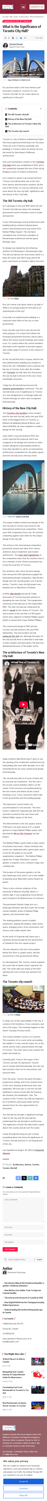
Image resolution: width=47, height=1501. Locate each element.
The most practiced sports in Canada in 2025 (23, 1297)
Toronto (26, 21)
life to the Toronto (23, 833)
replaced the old (11, 636)
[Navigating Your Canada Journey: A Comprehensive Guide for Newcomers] (37, 1374)
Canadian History (11, 21)
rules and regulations (28, 555)
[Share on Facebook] (9, 38)
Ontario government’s (13, 388)
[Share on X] (13, 38)
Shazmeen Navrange (16, 44)
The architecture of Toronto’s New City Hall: (23, 125)
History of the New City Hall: (20, 119)
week (12, 610)
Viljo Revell (15, 594)
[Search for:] (20, 1259)
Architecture (18, 1164)
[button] (23, 7)
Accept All (23, 1481)
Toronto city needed (17, 413)
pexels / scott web (22, 517)
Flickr (17, 299)
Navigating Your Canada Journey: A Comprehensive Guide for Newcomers (14, 1375)
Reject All (24, 1495)
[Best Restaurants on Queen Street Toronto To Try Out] (37, 1405)
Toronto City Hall (10, 1168)
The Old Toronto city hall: (18, 114)
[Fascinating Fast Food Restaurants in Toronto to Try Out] (37, 1390)
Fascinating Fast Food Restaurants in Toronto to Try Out (15, 1390)
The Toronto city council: (18, 131)
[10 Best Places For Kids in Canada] (37, 1361)
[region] (23, 1479)
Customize (23, 1488)
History (28, 1164)
